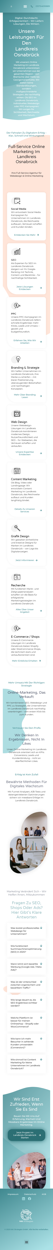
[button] (25, 6)
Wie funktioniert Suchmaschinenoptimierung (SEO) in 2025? (26, 949)
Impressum (13, 1194)
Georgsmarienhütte (24, 79)
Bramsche (18, 76)
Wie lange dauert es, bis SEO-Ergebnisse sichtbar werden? (24, 1002)
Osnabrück (19, 68)
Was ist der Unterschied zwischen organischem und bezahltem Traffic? (25, 985)
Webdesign (36, 702)
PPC (9, 705)
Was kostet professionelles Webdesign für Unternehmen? (25, 931)
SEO (27, 702)
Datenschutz (30, 1194)
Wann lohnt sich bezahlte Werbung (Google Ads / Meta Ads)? (26, 967)
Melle (33, 76)
